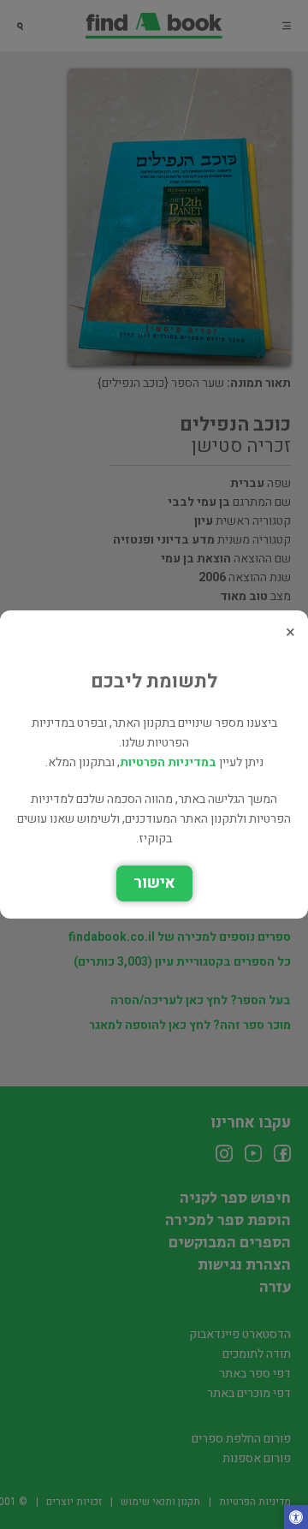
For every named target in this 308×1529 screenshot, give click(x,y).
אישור (154, 883)
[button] (296, 1518)
